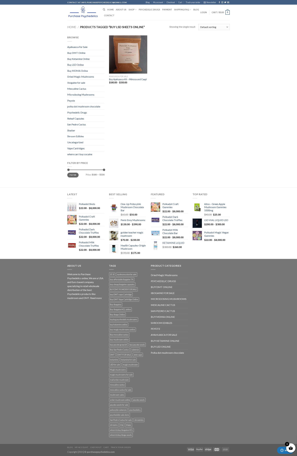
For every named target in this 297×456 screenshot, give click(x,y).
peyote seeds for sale (119, 405)
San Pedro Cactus (76, 124)
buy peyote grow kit (118, 344)
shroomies (139, 420)
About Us (121, 9)
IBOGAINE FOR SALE (162, 293)
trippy (128, 425)
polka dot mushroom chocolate (83, 106)
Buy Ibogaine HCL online (120, 309)
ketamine (114, 359)
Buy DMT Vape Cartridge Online (124, 299)
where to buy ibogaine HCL (121, 430)
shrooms (114, 425)
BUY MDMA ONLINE (163, 316)
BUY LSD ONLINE (161, 346)
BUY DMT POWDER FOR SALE (123, 289)
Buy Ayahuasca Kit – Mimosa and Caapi (128, 79)
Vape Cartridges (76, 148)
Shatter (71, 130)
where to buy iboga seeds (121, 435)
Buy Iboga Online (117, 314)
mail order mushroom (119, 380)
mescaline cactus (117, 385)
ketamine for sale (128, 359)
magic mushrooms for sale (121, 374)
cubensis (135, 349)
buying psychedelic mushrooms (123, 319)
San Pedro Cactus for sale (121, 420)
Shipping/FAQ (181, 9)
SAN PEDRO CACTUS (163, 310)
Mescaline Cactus (76, 88)
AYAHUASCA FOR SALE (164, 334)
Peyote (71, 100)
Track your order (193, 2)
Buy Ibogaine (115, 304)
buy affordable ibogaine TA (121, 279)
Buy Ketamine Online (78, 58)
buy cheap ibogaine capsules (122, 284)
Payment (167, 9)
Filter (73, 175)
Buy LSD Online (75, 64)
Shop (131, 9)
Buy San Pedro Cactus (119, 349)
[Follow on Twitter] (225, 2)
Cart (180, 2)
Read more (96, 297)
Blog (148, 2)
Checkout (170, 2)
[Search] (104, 10)
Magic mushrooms (118, 370)
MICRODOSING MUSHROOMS (168, 298)
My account (158, 2)
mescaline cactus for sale (120, 390)
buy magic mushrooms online (122, 329)
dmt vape (138, 355)
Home (110, 9)
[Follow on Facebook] (219, 2)
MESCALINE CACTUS (163, 304)
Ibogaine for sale (76, 82)
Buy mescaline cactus (119, 334)
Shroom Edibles (75, 136)
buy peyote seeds (137, 344)
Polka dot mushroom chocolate (167, 352)
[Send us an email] (228, 2)
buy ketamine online (118, 324)
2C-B (112, 274)
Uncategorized (75, 142)
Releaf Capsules (75, 118)
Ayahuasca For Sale (77, 46)
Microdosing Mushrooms (80, 94)
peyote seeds (139, 400)
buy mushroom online (119, 339)
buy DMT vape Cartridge (121, 294)
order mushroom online (120, 400)
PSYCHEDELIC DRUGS (163, 281)
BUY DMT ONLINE (161, 287)
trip (121, 425)
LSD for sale (115, 364)
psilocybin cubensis (118, 410)
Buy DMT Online (76, 52)
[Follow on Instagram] (222, 2)
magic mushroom (130, 364)
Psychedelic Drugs (149, 9)
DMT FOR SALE (124, 355)
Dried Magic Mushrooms (80, 76)
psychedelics (135, 410)
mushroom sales (117, 395)
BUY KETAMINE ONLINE (165, 340)
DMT (112, 355)
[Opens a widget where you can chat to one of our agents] (285, 450)
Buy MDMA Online (77, 70)
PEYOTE (155, 328)
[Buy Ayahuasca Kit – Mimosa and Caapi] (128, 54)
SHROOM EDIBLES (161, 322)
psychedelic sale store (119, 415)
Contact (109, 15)
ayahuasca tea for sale (126, 274)
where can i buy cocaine (79, 154)
